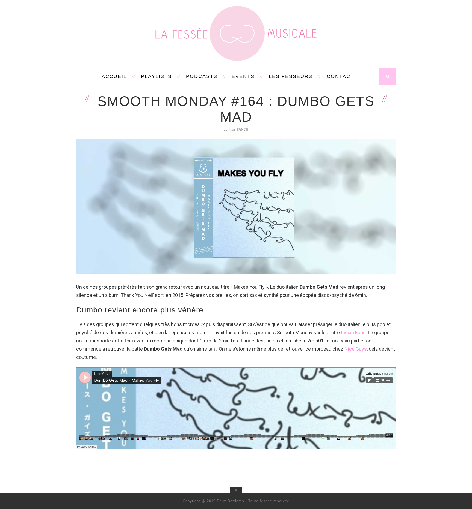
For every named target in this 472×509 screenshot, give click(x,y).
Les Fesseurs (290, 76)
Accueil (114, 76)
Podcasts (201, 76)
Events (243, 76)
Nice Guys (355, 349)
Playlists (156, 76)
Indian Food (353, 332)
